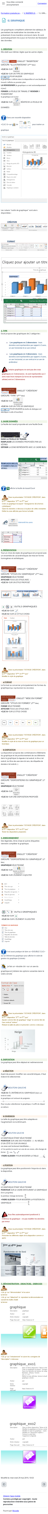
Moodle (15, 1511)
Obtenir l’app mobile (11, 1496)
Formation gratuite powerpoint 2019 (11, 13)
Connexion (42, 3)
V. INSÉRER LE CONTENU (30, 13)
